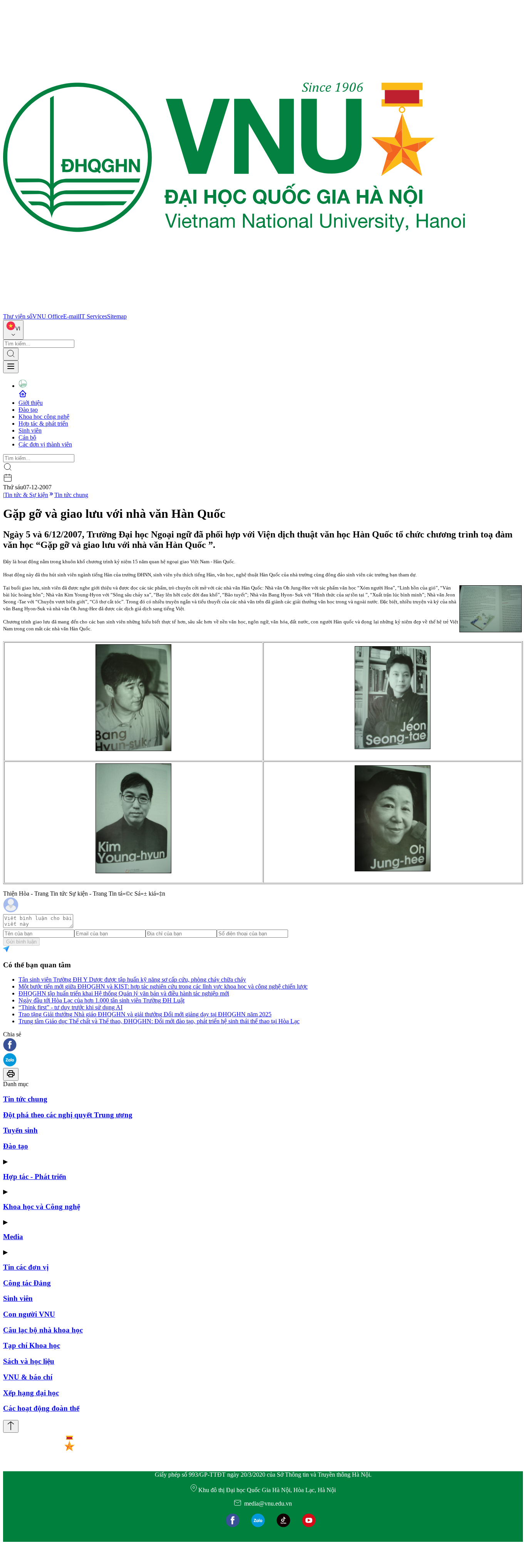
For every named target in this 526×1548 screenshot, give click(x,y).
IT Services (93, 316)
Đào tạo (28, 409)
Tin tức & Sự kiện (26, 495)
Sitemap (117, 316)
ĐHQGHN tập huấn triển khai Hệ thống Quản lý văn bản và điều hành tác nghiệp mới (123, 993)
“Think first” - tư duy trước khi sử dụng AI (70, 1007)
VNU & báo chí (27, 1377)
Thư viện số (17, 316)
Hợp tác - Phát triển (34, 1176)
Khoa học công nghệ (43, 416)
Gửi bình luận (21, 942)
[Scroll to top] (10, 1426)
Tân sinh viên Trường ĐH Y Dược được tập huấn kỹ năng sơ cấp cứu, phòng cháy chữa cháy (132, 979)
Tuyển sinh (20, 1130)
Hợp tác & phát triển (43, 423)
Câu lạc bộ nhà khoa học (43, 1330)
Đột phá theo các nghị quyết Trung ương (67, 1115)
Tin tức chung (71, 495)
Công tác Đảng (27, 1283)
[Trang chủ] (234, 309)
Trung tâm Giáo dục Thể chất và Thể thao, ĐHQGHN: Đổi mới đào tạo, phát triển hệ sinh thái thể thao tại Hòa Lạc (159, 1021)
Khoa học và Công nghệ (41, 1207)
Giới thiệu (30, 402)
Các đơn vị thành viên (45, 444)
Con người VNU (29, 1314)
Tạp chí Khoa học (31, 1345)
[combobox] (13, 330)
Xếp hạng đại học (31, 1393)
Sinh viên (30, 430)
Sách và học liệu (28, 1361)
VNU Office (47, 316)
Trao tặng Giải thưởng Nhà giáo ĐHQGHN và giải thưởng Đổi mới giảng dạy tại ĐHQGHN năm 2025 (144, 1014)
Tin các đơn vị (26, 1267)
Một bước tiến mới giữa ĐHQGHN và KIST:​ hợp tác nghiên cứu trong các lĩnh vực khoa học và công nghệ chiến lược (163, 986)
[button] (263, 1045)
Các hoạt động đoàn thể (41, 1408)
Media (13, 1237)
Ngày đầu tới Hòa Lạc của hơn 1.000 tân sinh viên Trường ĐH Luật (101, 1000)
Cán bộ (27, 437)
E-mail (71, 316)
